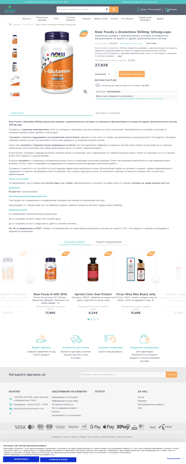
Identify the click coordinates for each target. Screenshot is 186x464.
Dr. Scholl (92, 437)
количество (100, 74)
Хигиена (86, 19)
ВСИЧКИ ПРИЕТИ (21, 459)
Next (155, 278)
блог (140, 408)
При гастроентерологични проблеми (111, 99)
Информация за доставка (65, 401)
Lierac (66, 437)
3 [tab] (94, 319)
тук (52, 455)
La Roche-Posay (107, 437)
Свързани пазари (75, 242)
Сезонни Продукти (70, 18)
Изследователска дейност (151, 404)
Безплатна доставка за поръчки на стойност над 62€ (125, 86)
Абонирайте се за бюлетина (66, 415)
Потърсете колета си (62, 404)
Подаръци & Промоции (145, 18)
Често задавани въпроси (64, 408)
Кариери (142, 401)
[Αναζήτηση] (113, 9)
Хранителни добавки (42, 18)
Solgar (83, 437)
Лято (56, 19)
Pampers (128, 437)
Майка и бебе (101, 19)
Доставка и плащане (108, 113)
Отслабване (127, 19)
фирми (160, 19)
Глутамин (159, 99)
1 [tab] (88, 319)
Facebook (10, 413)
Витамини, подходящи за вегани (140, 99)
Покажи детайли (173, 459)
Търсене (171, 375)
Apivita (74, 437)
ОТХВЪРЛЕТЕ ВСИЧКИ (58, 460)
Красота (27, 19)
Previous (30, 278)
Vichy (119, 437)
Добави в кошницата (133, 74)
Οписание (17, 113)
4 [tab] (97, 319)
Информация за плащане (65, 397)
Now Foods (151, 43)
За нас (141, 397)
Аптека (114, 19)
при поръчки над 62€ (139, 2)
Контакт (56, 412)
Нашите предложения (109, 242)
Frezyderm (56, 437)
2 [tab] (91, 319)
